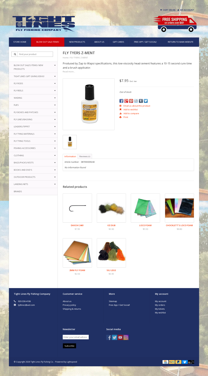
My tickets (160, 308)
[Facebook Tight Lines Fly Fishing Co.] (108, 337)
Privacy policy (69, 304)
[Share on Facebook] (121, 101)
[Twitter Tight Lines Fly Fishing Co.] (114, 337)
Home (66, 57)
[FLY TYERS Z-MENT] (88, 104)
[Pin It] (131, 101)
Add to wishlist (130, 109)
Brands (18, 191)
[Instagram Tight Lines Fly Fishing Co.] (126, 337)
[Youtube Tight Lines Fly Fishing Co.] (120, 337)
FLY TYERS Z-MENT (79, 57)
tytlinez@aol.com (26, 304)
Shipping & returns (72, 308)
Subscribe (69, 345)
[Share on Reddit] (136, 101)
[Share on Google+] (126, 101)
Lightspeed (72, 361)
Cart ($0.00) (169, 9)
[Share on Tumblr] (141, 101)
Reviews (84, 156)
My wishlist (160, 312)
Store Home (19, 41)
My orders (160, 304)
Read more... (69, 71)
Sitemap (113, 301)
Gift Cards (118, 41)
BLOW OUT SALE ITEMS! (47, 41)
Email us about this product (136, 105)
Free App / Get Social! (145, 41)
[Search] (15, 54)
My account (187, 9)
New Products (77, 41)
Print (125, 117)
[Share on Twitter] (146, 101)
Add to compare (131, 113)
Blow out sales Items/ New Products (28, 67)
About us (99, 41)
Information (70, 156)
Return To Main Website (180, 41)
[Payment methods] (165, 361)
